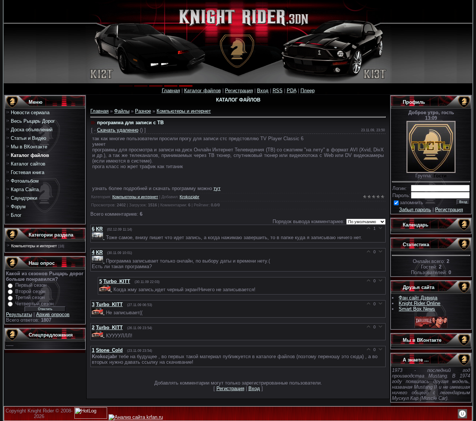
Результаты (19, 314)
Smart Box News (417, 309)
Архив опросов (53, 314)
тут (217, 188)
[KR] (99, 237)
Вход (262, 90)
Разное (143, 111)
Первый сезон (30, 285)
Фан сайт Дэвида (418, 298)
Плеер (307, 90)
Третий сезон (30, 297)
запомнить (411, 202)
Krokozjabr (189, 197)
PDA (291, 90)
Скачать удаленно (117, 130)
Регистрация (239, 90)
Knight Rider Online (419, 303)
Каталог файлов (202, 90)
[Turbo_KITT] (106, 289)
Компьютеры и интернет (34, 246)
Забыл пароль (415, 209)
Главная (171, 90)
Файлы (121, 111)
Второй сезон (30, 291)
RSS (278, 90)
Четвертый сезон (34, 303)
